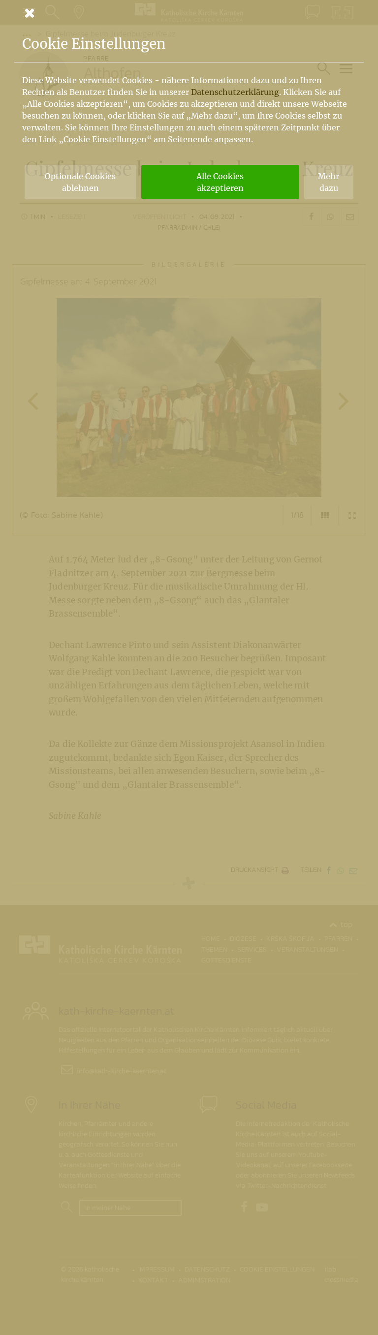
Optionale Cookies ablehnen (80, 182)
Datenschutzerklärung (235, 92)
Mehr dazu (328, 182)
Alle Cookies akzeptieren (220, 182)
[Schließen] (189, 13)
